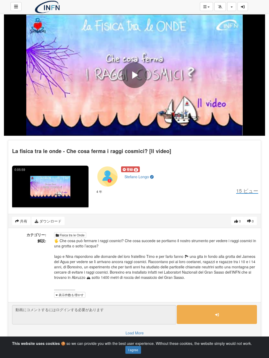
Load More (135, 332)
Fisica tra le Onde (72, 235)
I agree (133, 350)
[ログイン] (242, 6)
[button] (130, 169)
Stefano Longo (137, 176)
